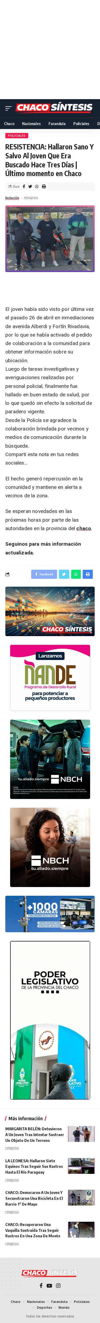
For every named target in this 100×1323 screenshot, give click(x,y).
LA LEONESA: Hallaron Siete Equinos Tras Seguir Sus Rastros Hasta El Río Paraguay (34, 1166)
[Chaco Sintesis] (54, 108)
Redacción (12, 198)
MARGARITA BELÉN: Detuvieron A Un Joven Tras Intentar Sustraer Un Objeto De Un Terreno (34, 1134)
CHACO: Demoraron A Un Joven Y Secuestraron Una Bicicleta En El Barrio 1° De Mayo (34, 1198)
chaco (83, 528)
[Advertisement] (50, 49)
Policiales (17, 135)
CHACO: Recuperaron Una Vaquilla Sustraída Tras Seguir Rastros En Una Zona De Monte (32, 1230)
